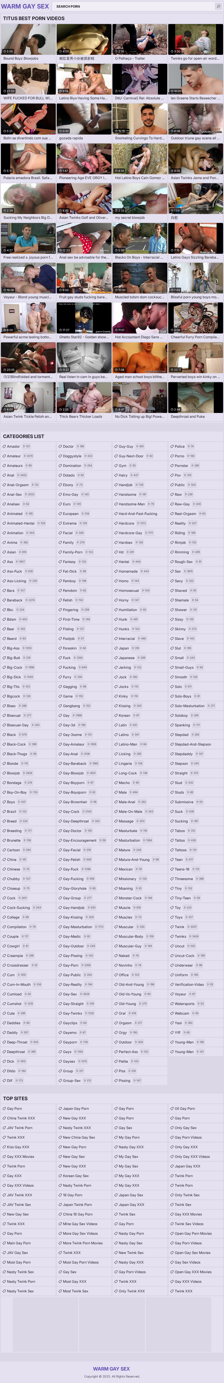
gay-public (77, 975)
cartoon (19, 850)
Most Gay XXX (74, 1281)
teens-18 (187, 869)
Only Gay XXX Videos (192, 1156)
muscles (130, 917)
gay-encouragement (84, 840)
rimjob (185, 542)
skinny (185, 629)
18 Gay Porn (72, 1195)
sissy (184, 619)
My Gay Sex (128, 1156)
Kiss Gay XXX (18, 1147)
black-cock (22, 744)
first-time (76, 619)
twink (186, 927)
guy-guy (131, 446)
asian (16, 552)
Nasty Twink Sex (20, 1272)
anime (17, 542)
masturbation (135, 840)
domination (77, 465)
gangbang (76, 706)
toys (184, 917)
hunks (129, 629)
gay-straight (78, 1003)
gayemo (74, 1032)
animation (20, 533)
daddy (17, 1032)
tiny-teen (187, 898)
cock (17, 898)
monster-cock (135, 898)
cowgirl (17, 946)
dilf (15, 1080)
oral (127, 1013)
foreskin (74, 648)
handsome (132, 494)
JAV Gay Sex (17, 1252)
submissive (189, 802)
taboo (185, 831)
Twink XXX (16, 1137)
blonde (17, 763)
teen (184, 859)
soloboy (187, 715)
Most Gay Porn (19, 1262)
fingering (76, 610)
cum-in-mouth (24, 984)
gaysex (75, 1061)
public (185, 485)
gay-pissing (78, 955)
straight (186, 773)
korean (129, 715)
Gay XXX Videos (20, 1185)
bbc (15, 610)
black (17, 734)
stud (184, 782)
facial (73, 533)
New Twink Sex (131, 1252)
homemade (134, 571)
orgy (128, 1032)
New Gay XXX (74, 1118)
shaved (185, 590)
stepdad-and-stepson (193, 745)
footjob (73, 638)
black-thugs (21, 754)
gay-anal (76, 754)
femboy (74, 581)
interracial (132, 638)
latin (128, 725)
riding (185, 533)
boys (16, 802)
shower (186, 610)
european (76, 513)
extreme (75, 523)
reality (186, 523)
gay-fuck (77, 869)
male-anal (132, 802)
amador (18, 446)
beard (16, 638)
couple (17, 936)
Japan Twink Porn (77, 1204)
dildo (16, 1071)
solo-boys (187, 696)
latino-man (133, 744)
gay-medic (76, 936)
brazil (16, 811)
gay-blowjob (79, 773)
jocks (128, 686)
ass (16, 561)
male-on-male (136, 811)
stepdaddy (189, 754)
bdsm (17, 619)
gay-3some (77, 734)
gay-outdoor (79, 946)
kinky (128, 696)
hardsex (131, 542)
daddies (18, 1023)
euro (72, 504)
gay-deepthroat (81, 821)
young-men (189, 1052)
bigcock (18, 696)
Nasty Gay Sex (131, 1243)
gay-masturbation (83, 927)
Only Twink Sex (187, 1195)
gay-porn (77, 965)
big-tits (18, 686)
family (73, 542)
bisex (16, 706)
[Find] (218, 6)
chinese (18, 869)
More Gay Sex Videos (80, 1233)
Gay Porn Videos (132, 1272)
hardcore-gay (136, 533)
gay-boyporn (78, 782)
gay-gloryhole (79, 888)
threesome (189, 879)
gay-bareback (80, 763)
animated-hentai (26, 523)
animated (20, 513)
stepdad (187, 734)
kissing (130, 706)
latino (129, 734)
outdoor (131, 1042)
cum (16, 975)
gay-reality (77, 984)
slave (184, 638)
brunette (19, 840)
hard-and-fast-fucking (138, 514)
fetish (73, 600)
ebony (72, 485)
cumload (19, 994)
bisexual (19, 715)
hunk (128, 619)
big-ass (19, 648)
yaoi (183, 1023)
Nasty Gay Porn (131, 1233)
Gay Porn (14, 1108)
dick (16, 1061)
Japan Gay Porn (76, 1108)
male (128, 792)
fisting (73, 629)
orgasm (130, 1023)
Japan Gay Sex (131, 1195)
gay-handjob (79, 907)
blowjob (19, 773)
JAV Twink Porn (19, 1128)
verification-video (194, 984)
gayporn (75, 1042)
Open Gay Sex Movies (192, 1252)
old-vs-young (135, 994)
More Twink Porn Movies (83, 1243)
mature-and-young (139, 859)
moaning (130, 888)
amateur (20, 456)
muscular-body (136, 936)
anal (17, 475)
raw (183, 494)
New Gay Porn (74, 1147)
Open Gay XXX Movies (193, 1272)
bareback (21, 600)
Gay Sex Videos (187, 1262)
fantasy (74, 561)
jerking (130, 667)
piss (127, 1071)
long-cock (133, 773)
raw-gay (188, 504)
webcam (186, 1013)
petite (128, 1061)
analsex (18, 504)
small (185, 658)
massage (132, 821)
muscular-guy (135, 946)
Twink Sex (127, 1214)
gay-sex (76, 994)
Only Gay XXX (186, 1147)
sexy (184, 581)
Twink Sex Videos (189, 1224)
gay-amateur (79, 744)
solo (183, 686)
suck (184, 811)
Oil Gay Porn (185, 1108)
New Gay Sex (18, 1214)
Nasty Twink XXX (77, 1128)
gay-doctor (77, 831)
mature (130, 850)
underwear (188, 965)
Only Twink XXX (132, 1291)
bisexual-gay (23, 725)
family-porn (78, 552)
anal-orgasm (22, 485)
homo (129, 581)
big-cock (20, 667)
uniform (186, 975)
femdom (74, 590)
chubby (18, 879)
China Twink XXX (21, 1118)
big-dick (20, 677)
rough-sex (188, 561)
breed (17, 821)
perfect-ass (133, 1052)
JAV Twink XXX (19, 1195)
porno (185, 456)
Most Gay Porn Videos (81, 1262)
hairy (128, 475)
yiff (182, 1032)
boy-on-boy (22, 792)
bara (16, 590)
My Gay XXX (129, 1176)
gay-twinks (78, 1013)
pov (183, 475)
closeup (18, 888)
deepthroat (21, 1052)
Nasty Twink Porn (21, 1281)
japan (129, 648)
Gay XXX (14, 1176)
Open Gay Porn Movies (193, 1233)
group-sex (77, 1080)
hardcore (132, 523)
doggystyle (77, 456)
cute (16, 1013)
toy (183, 907)
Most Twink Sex (75, 1291)
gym (127, 465)
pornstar (187, 465)
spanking (187, 725)
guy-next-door (136, 456)
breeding (19, 831)
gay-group (77, 898)
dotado (73, 475)
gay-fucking (78, 879)
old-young (133, 1003)
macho (129, 782)
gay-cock (77, 811)
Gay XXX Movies (20, 1156)
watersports (189, 1003)
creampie (20, 955)
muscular (132, 927)
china (16, 859)
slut (183, 648)
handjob (131, 485)
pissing (130, 1080)
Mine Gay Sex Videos (80, 1224)
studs (184, 792)
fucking (75, 667)
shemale (186, 600)
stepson (187, 763)
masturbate (133, 831)
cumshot (20, 1003)
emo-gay (76, 494)
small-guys (189, 667)
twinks (186, 936)
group (73, 1071)
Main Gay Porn (19, 1243)
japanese (132, 658)
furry (72, 677)
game (73, 696)
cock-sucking (24, 907)
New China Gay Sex (79, 1137)
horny (129, 600)
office (129, 975)
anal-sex (20, 494)
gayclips (75, 1023)
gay (72, 715)
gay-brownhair (79, 802)
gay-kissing (78, 917)
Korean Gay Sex (76, 1176)
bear (16, 629)
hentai (130, 561)
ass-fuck (20, 571)
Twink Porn (16, 1166)
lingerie (130, 763)
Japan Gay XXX (131, 1204)
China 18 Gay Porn (78, 1214)
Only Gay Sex (186, 1128)
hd (126, 552)
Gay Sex (70, 1272)
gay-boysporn (79, 792)
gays (73, 1052)
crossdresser (22, 965)
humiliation (132, 610)
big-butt (18, 658)
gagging (74, 686)
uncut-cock (190, 955)
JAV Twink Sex (19, 1204)
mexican (130, 869)
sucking (186, 821)
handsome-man (136, 504)
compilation (21, 927)
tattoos (185, 850)
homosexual (134, 590)
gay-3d (74, 725)
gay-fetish (77, 859)
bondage (19, 782)
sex (184, 571)
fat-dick (74, 571)
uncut (185, 946)
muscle (130, 907)
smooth (186, 677)
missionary (133, 879)
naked (129, 955)
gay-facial (77, 850)
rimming (187, 552)
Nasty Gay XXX (131, 1147)
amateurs (19, 465)
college (18, 917)
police (184, 446)
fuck (73, 658)
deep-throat (22, 1042)
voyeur (185, 994)
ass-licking (22, 581)
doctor (73, 446)
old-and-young (136, 984)
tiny (183, 888)
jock (128, 677)
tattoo (185, 840)
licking (130, 754)
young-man (189, 1042)
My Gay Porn (129, 1137)
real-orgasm (190, 513)
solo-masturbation (195, 706)
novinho (130, 965)
